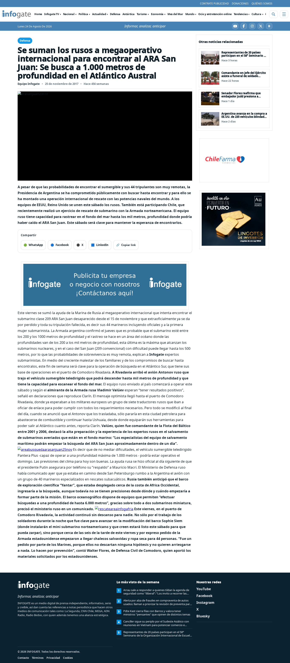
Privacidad (53, 658)
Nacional (69, 14)
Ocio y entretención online (214, 14)
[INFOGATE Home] (16, 14)
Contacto (23, 658)
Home (38, 14)
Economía (157, 14)
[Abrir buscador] (273, 14)
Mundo (189, 14)
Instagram (205, 602)
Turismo (142, 14)
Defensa (115, 14)
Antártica (128, 14)
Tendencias (241, 14)
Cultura (256, 14)
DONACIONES (240, 3)
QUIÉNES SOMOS (262, 3)
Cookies (68, 658)
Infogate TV (51, 14)
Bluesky (203, 616)
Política (83, 14)
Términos (38, 658)
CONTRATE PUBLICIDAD (214, 3)
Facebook (204, 595)
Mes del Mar (175, 14)
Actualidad (99, 14)
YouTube (203, 589)
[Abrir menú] (284, 14)
